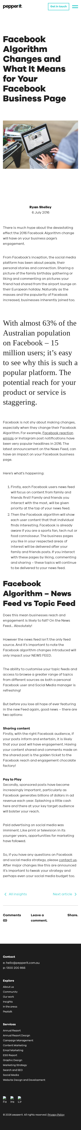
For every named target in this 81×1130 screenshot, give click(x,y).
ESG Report (10, 1055)
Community (10, 992)
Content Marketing (15, 1045)
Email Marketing (13, 1050)
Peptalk (7, 1011)
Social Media (11, 1075)
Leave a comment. (39, 917)
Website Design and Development (24, 1080)
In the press (10, 1007)
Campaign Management (18, 1040)
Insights (8, 1002)
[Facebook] (6, 1100)
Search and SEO (13, 1070)
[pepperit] (13, 6)
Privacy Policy (56, 1115)
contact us (68, 860)
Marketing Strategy (15, 1065)
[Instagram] (13, 1100)
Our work (8, 997)
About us (8, 987)
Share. (72, 915)
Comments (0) (12, 917)
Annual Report (12, 1030)
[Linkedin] (20, 1100)
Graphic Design (12, 1060)
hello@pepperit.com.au (23, 962)
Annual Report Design (16, 1035)
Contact (9, 956)
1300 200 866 (15, 967)
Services (9, 1024)
